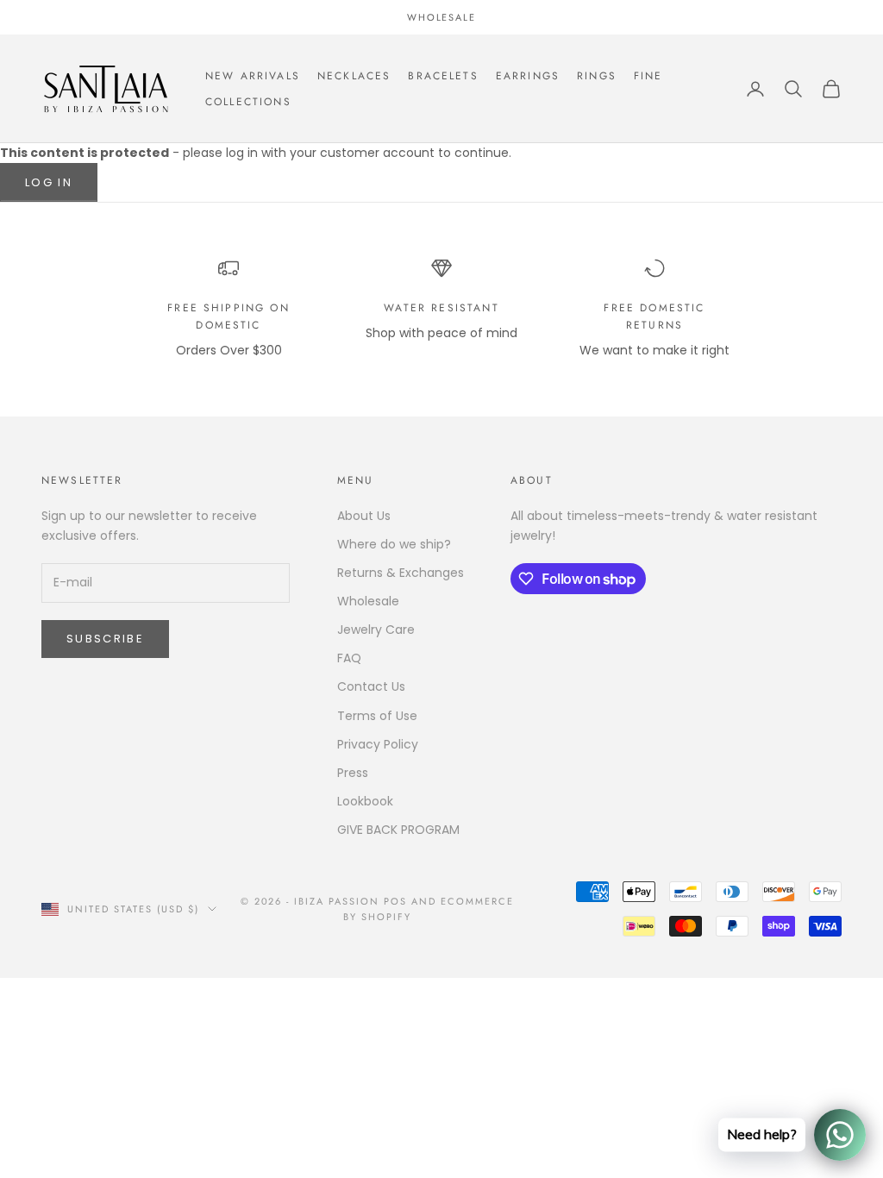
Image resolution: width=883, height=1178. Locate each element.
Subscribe (105, 638)
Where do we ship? (394, 544)
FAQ (349, 658)
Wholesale (368, 601)
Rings (597, 76)
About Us (364, 515)
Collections (248, 102)
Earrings (528, 76)
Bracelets (443, 76)
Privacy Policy (377, 744)
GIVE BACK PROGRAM (398, 829)
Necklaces (354, 76)
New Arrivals (252, 76)
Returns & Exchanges (400, 572)
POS (395, 901)
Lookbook (365, 801)
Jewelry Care (376, 629)
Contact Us (371, 686)
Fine (648, 76)
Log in (48, 182)
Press (352, 772)
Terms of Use (377, 715)
